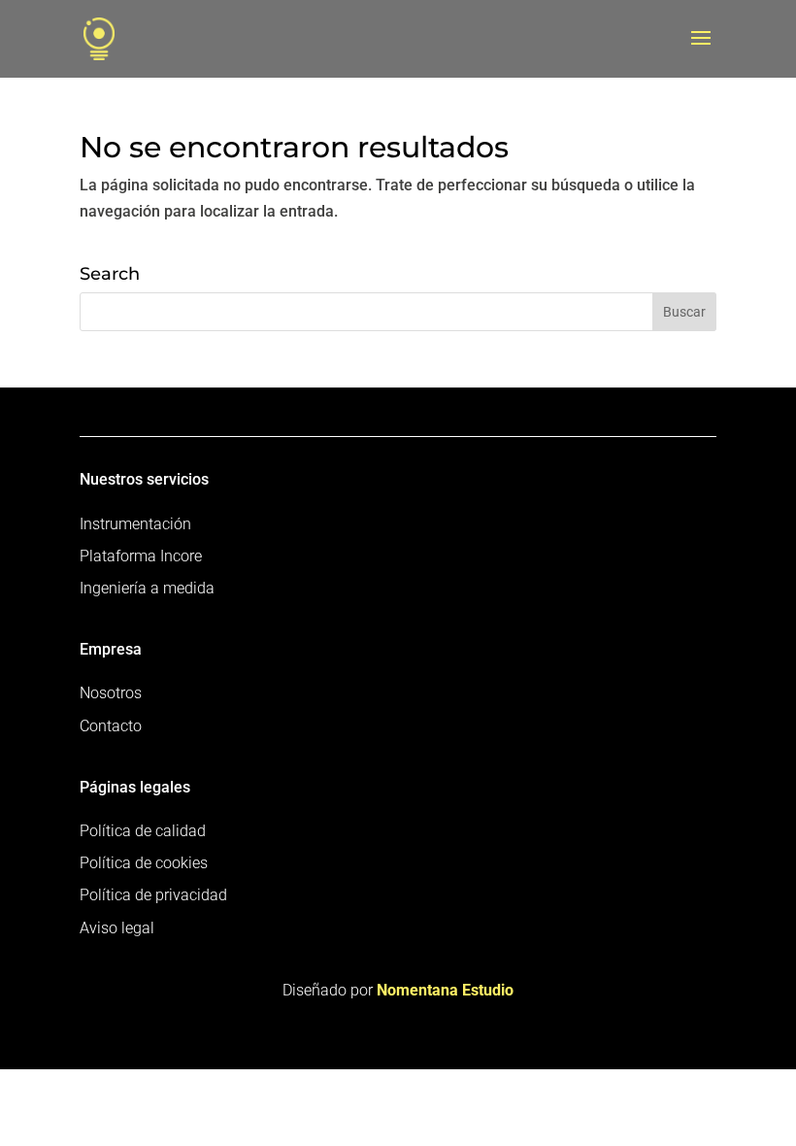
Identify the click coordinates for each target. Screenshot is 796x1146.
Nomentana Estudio (445, 990)
